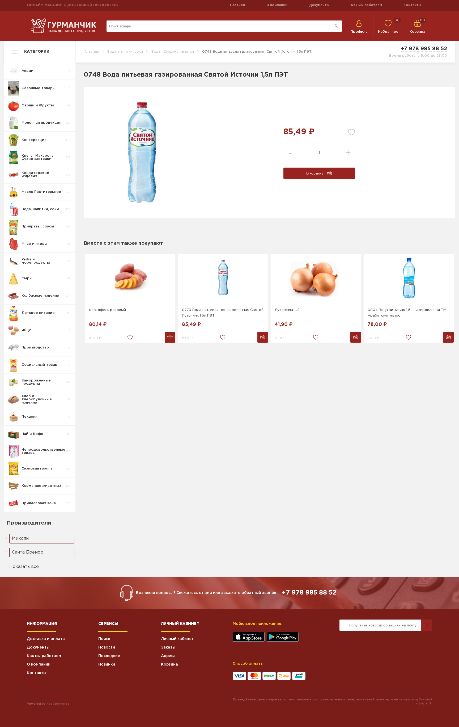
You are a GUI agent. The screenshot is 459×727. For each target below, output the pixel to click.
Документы (319, 5)
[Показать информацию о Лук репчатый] (316, 278)
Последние (109, 656)
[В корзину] (170, 337)
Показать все (24, 567)
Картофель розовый (107, 310)
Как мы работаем (366, 5)
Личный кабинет (177, 639)
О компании (276, 5)
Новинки (106, 664)
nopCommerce (58, 704)
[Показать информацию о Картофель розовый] (130, 278)
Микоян (20, 539)
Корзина (169, 664)
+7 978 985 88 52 (424, 48)
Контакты (412, 5)
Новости (106, 647)
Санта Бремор (27, 552)
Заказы (168, 647)
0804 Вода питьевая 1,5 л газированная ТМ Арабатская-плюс (407, 313)
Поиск (104, 639)
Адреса (168, 656)
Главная (237, 5)
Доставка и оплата (46, 639)
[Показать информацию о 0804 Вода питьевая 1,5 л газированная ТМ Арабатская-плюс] (409, 278)
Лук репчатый (287, 310)
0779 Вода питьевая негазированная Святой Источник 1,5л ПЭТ (223, 313)
